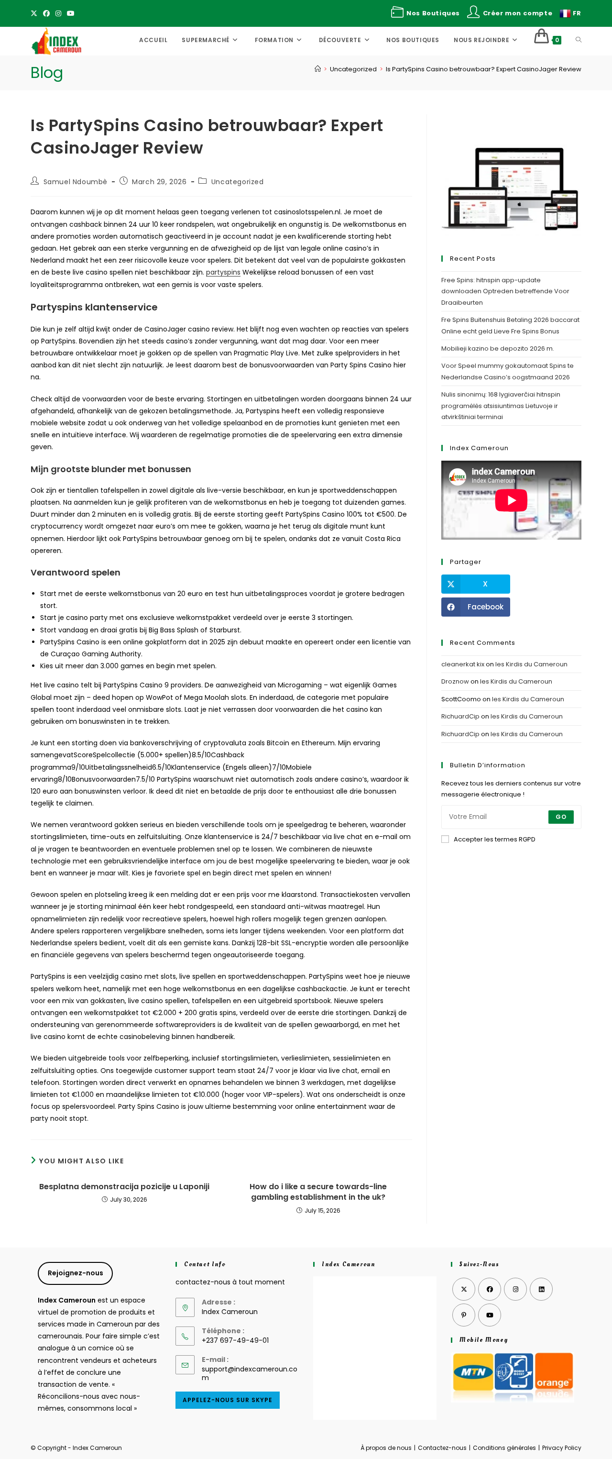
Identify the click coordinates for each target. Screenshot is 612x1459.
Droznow (455, 681)
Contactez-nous (442, 1448)
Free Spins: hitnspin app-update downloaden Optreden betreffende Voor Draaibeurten (505, 291)
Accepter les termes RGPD (495, 839)
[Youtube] (70, 13)
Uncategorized (237, 182)
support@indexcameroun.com (249, 1373)
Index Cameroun (348, 1264)
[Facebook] (46, 13)
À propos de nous (386, 1448)
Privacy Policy (561, 1448)
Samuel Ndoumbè (76, 182)
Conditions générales (504, 1448)
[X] (35, 13)
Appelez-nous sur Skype (228, 1400)
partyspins (223, 272)
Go (561, 817)
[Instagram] (58, 13)
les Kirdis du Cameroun (531, 664)
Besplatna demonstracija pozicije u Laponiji (124, 1187)
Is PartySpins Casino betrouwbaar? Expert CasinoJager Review (483, 69)
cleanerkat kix (462, 664)
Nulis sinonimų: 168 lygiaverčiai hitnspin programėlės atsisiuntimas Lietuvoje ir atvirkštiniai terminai (500, 405)
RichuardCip (460, 716)
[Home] (318, 69)
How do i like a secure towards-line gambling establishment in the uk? (318, 1192)
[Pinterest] (463, 1315)
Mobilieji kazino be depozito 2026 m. (497, 348)
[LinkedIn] (541, 1289)
